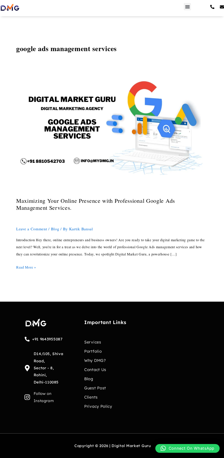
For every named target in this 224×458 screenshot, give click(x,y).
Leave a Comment (31, 228)
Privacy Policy (98, 406)
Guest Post (95, 387)
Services (92, 342)
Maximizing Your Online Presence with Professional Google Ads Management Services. (95, 204)
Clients (91, 397)
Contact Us (95, 369)
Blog (55, 228)
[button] (187, 6)
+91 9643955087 (47, 339)
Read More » (26, 266)
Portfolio (93, 351)
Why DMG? (95, 360)
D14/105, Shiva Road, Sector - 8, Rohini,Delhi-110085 (48, 367)
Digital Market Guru (131, 445)
